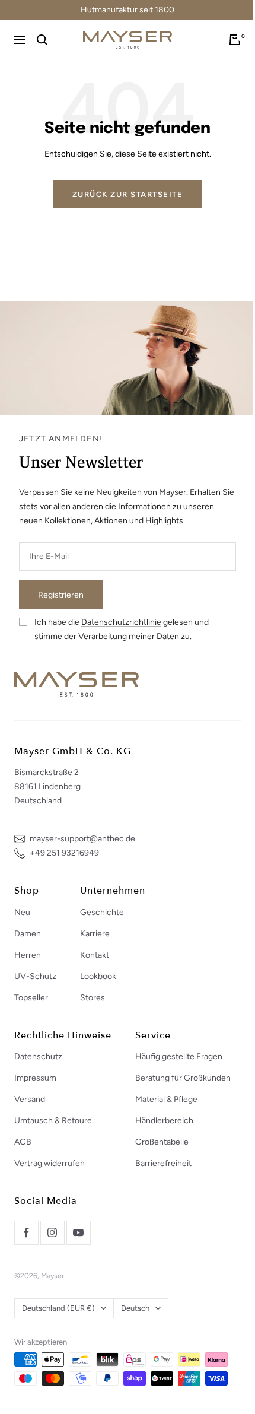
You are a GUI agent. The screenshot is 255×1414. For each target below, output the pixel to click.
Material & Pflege (166, 1099)
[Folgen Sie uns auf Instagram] (52, 1232)
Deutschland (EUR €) (58, 1308)
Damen (27, 934)
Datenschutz (38, 1056)
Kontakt (94, 955)
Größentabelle (162, 1142)
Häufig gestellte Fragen (178, 1056)
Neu (22, 912)
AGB (22, 1142)
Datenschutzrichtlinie (121, 622)
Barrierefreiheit (163, 1163)
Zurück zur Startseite (127, 194)
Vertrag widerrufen (49, 1163)
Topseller (31, 998)
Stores (92, 998)
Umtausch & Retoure (53, 1121)
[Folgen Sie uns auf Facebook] (26, 1232)
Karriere (95, 934)
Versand (29, 1099)
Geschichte (102, 912)
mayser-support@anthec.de (82, 839)
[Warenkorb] (235, 39)
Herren (27, 955)
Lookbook (98, 976)
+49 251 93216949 (64, 853)
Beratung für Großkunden (183, 1078)
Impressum (35, 1078)
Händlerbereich (164, 1121)
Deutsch (135, 1308)
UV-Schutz (35, 976)
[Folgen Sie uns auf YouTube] (78, 1232)
